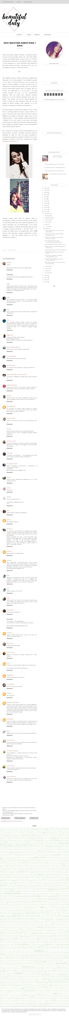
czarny (27, 855)
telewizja (21, 990)
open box (66, 938)
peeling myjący (14, 947)
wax (45, 998)
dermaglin (22, 859)
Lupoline (59, 905)
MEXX (28, 918)
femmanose (48, 871)
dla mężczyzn (59, 860)
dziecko (7, 865)
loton (28, 905)
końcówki (67, 891)
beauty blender (47, 838)
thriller (64, 990)
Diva (48, 860)
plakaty (17, 952)
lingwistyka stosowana (54, 904)
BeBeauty (53, 838)
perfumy (2, 949)
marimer (2, 910)
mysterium (61, 924)
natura (7, 927)
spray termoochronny (11, 982)
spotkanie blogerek (58, 981)
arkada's (56, 832)
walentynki (23, 998)
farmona (22, 871)
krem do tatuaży (49, 895)
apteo (27, 832)
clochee (49, 852)
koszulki (32, 893)
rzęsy (39, 971)
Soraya (67, 979)
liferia (26, 904)
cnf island (53, 852)
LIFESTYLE (19, 34)
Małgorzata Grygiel (65, 907)
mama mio (2, 909)
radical (57, 965)
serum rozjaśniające (28, 976)
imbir (8, 882)
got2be (54, 876)
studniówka (63, 982)
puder (21, 963)
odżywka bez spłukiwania (6, 933)
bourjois (48, 846)
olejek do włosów (24, 936)
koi (23, 889)
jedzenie (35, 885)
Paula (8, 598)
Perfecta (54, 947)
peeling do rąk (8, 945)
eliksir (24, 866)
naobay (37, 926)
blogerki (62, 843)
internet (61, 882)
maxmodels (8, 916)
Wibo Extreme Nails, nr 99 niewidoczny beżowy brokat (55, 263)
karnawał (50, 886)
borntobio (23, 846)
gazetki (44, 874)
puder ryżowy (33, 963)
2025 (45, 190)
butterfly (28, 848)
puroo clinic (26, 965)
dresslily (7, 863)
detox (8, 860)
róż (26, 971)
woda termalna (24, 1001)
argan (41, 832)
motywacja (41, 922)
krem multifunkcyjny (11, 896)
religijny (4, 968)
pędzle (14, 949)
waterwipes (41, 998)
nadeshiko (16, 926)
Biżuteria (41, 843)
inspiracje (52, 882)
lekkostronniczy (8, 904)
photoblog (25, 949)
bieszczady (62, 840)
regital (64, 967)
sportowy (45, 981)
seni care (53, 973)
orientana (67, 939)
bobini (57, 845)
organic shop (35, 939)
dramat (63, 862)
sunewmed (51, 984)
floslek (31, 872)
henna (30, 879)
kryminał (57, 898)
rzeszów (36, 971)
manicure (31, 909)
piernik (55, 951)
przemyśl (61, 962)
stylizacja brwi (19, 984)
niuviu (24, 929)
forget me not (7, 874)
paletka (67, 941)
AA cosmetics (32, 828)
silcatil (25, 978)
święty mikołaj (28, 988)
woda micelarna (8, 1001)
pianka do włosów (16, 951)
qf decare (35, 965)
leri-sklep (17, 904)
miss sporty (43, 919)
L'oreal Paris (54, 899)
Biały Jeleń (41, 840)
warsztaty (36, 998)
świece (19, 988)
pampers (24, 942)
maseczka (42, 910)
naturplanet (34, 927)
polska (60, 957)
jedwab (16, 885)
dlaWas (1, 862)
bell (9, 840)
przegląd (57, 962)
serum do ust (53, 975)
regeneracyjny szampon (51, 967)
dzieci (67, 863)
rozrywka (18, 971)
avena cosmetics (31, 834)
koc (21, 889)
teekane (9, 990)
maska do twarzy (30, 912)
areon (38, 832)
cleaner (29, 852)
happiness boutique (61, 877)
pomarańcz (27, 958)
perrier (6, 949)
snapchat (37, 979)
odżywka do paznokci (17, 933)
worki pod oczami (65, 1001)
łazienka (12, 907)
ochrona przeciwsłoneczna (48, 930)
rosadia (42, 970)
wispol (31, 1000)
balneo (20, 835)
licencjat (21, 904)
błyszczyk (51, 845)
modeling (58, 921)
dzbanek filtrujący (53, 863)
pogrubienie (34, 957)
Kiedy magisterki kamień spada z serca (55, 244)
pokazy (39, 957)
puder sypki (39, 963)
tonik (26, 992)
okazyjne (2, 935)
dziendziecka (13, 865)
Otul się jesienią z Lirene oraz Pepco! (57, 174)
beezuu (6, 840)
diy (50, 860)
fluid (37, 872)
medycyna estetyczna (51, 916)
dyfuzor (37, 863)
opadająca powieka (44, 938)
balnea (16, 835)
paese (52, 941)
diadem (36, 860)
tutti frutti (49, 993)
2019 (45, 203)
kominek (24, 891)
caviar (65, 848)
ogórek (54, 933)
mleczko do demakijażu (9, 921)
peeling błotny (53, 944)
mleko (48, 921)
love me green (35, 905)
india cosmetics (17, 882)
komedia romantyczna (16, 891)
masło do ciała (32, 915)
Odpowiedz (10, 270)
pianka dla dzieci (39, 949)
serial (5, 975)
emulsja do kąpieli (51, 866)
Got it (38, 1014)
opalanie (56, 938)
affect (54, 828)
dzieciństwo (2, 865)
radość (63, 965)
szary (68, 985)
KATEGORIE (47, 34)
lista (1, 905)
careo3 (50, 848)
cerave (47, 849)
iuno (20, 883)
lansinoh (10, 902)
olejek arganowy (40, 935)
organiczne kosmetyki (48, 939)
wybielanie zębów (25, 1003)
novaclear (54, 929)
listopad (8, 905)
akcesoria (64, 828)
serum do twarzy (46, 975)
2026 (45, 188)
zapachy (14, 1006)
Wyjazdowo (45, 1003)
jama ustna (54, 883)
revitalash (50, 968)
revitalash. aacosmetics (58, 968)
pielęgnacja (39, 951)
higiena (63, 879)
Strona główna (8, 2)
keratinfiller (33, 888)
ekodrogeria (7, 866)
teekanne (13, 990)
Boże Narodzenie (57, 846)
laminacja (61, 901)
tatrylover (61, 988)
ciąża (42, 851)
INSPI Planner (47, 882)
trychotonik (28, 993)
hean (1, 879)
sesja (57, 976)
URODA (29, 34)
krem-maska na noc (26, 898)
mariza (9, 910)
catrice (60, 848)
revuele (67, 968)
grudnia (47, 213)
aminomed (2, 831)
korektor (2, 893)
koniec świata (45, 891)
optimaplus (21, 939)
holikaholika (35, 880)
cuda (52, 854)
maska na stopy (60, 912)
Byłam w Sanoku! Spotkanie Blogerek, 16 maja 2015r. (55, 247)
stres (56, 982)
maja (46, 228)
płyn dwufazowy (22, 955)
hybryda (51, 880)
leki (4, 904)
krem (57, 893)
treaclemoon (66, 991)
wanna (27, 998)
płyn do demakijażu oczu (11, 954)
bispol (29, 843)
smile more (32, 979)
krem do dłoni (17, 895)
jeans (13, 885)
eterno (63, 868)
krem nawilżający (36, 896)
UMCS (7, 995)
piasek (32, 951)
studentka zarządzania (12, 750)
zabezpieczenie (51, 1004)
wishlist (27, 1000)
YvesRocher (35, 1004)
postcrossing (66, 958)
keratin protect (27, 888)
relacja (67, 967)
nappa (49, 926)
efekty (68, 865)
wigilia (20, 1000)
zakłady (67, 1004)
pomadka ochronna (15, 958)
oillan (60, 933)
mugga (52, 922)
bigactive (67, 840)
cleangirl (33, 852)
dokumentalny (30, 862)
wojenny (48, 1001)
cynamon (2, 855)
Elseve (27, 866)
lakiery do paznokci (37, 901)
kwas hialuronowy (22, 899)
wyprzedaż (63, 1003)
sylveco (16, 985)
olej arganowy (17, 935)
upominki (25, 995)
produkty (56, 960)
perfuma (63, 947)
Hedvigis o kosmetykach (13, 702)
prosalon (11, 962)
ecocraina (51, 865)
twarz (55, 993)
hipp (28, 880)
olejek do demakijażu (64, 935)
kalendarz (20, 886)
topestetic (50, 991)
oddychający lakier (35, 932)
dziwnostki (31, 865)
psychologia (6, 963)
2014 (45, 275)
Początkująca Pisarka (12, 463)
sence (49, 973)
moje (61, 921)
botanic (31, 846)
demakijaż (36, 857)
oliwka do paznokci (31, 938)
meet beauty (59, 916)
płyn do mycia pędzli (60, 954)
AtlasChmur (5, 834)
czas (36, 855)
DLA (55, 860)
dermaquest (28, 859)
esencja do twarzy (38, 868)
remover (12, 968)
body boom (62, 845)
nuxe (14, 930)
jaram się (3, 885)
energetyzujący (20, 868)
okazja (63, 933)
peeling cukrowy (60, 944)
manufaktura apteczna (49, 909)
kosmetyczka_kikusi (12, 385)
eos (24, 868)
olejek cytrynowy (48, 935)
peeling (47, 944)
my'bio (23, 924)
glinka (5, 876)
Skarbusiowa (10, 719)
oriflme (5, 941)
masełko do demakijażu (49, 910)
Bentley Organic (13, 840)
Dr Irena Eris (46, 862)
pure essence (12, 965)
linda (48, 904)
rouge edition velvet (61, 970)
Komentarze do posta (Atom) (14, 821)
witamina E (41, 1000)
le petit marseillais (56, 902)
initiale (25, 882)
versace (23, 997)
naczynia (12, 926)
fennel (58, 871)
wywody (1, 1004)
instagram (56, 882)
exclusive (35, 869)
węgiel (61, 998)
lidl (24, 904)
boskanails (27, 846)
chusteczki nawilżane (29, 851)
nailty (24, 926)
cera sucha (43, 849)
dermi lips (52, 859)
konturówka (62, 891)
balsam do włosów (62, 835)
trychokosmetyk (22, 993)
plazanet (48, 952)
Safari (42, 971)
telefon (16, 990)
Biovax (17, 843)
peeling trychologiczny (23, 947)
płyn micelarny (30, 955)
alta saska (41, 829)
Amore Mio (10, 831)
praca (6, 960)
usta (56, 995)
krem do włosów (65, 895)
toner (19, 991)
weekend (51, 998)
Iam (62, 880)
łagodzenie (5, 907)
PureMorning (10, 684)
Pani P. (8, 663)
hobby (30, 880)
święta (23, 989)
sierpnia (47, 222)
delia (26, 857)
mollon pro (6, 922)
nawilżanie (40, 927)
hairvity (42, 877)
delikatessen (30, 857)
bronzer (5, 848)
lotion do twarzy (15, 905)
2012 (45, 279)
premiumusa (11, 960)
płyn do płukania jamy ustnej (12, 955)
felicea (41, 871)
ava (18, 834)
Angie (8, 297)
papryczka (54, 942)
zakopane (2, 1006)
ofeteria (47, 933)
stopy (46, 982)
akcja (68, 828)
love (30, 905)
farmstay (27, 871)
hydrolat (59, 880)
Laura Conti (45, 902)
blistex (55, 843)
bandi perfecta (21, 837)
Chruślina (6, 851)
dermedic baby (40, 859)
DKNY (52, 860)
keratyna (38, 888)
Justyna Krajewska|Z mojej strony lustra (17, 374)
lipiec (64, 904)
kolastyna (38, 889)
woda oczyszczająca (16, 1001)
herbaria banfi (48, 879)
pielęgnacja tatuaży (49, 951)
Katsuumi (9, 395)
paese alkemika (57, 941)
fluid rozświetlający (57, 872)
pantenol (37, 942)
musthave (10, 924)
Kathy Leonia (10, 643)
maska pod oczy (62, 913)
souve (16, 981)
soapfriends (49, 979)
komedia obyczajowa (4, 891)
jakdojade (49, 883)
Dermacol (13, 859)
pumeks (44, 963)
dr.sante (55, 862)
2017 (45, 207)
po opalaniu (37, 955)
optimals (17, 939)
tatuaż (1, 990)
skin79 (55, 978)
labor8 (1, 901)
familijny (11, 871)
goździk (57, 876)
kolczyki (42, 889)
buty (32, 848)
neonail (67, 927)
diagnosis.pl (40, 860)
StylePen (8, 984)
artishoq (67, 832)
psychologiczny (12, 963)
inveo (1, 883)
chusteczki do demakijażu (19, 851)
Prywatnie (44, 962)
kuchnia (67, 898)
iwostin (32, 883)
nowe (60, 929)
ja (34, 883)
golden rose (35, 876)
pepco (44, 947)
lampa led (2, 902)
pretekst (31, 960)
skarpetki (46, 978)
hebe (4, 879)
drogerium (27, 863)
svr (8, 985)
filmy (11, 872)
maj (26, 907)
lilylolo (37, 904)
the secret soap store (40, 990)
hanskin (55, 877)
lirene (67, 904)
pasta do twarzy (6, 944)
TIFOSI (67, 990)
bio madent (11, 841)
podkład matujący (61, 955)
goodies (48, 876)
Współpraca (28, 2)
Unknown (9, 551)
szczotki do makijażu (20, 987)
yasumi (19, 1004)
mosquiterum (32, 922)
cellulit (14, 849)
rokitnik (31, 970)
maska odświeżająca (45, 913)
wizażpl (46, 1000)
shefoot (67, 976)
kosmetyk (8, 893)
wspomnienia (12, 1003)
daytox (6, 857)
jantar (65, 883)
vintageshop (44, 997)
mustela (5, 924)
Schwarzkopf (18, 973)
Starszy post (34, 818)
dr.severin (59, 862)
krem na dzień (20, 896)
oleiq (5, 935)
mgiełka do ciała (37, 918)
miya (61, 919)
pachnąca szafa (47, 941)
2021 (45, 199)
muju (55, 922)
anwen (8, 832)
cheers (58, 849)
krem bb (61, 893)
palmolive (20, 942)
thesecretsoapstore (55, 990)
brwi (8, 848)
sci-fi (24, 973)
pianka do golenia (47, 949)
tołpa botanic (14, 991)
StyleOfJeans (3, 984)
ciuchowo (11, 852)
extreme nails (48, 869)
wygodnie (41, 1003)
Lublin (53, 906)
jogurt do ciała (66, 885)
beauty (8, 519)
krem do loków (23, 895)
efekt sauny (58, 865)
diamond (45, 860)
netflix (1, 929)
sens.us (57, 973)
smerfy (28, 979)
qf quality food (41, 965)
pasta (1, 944)
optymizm (26, 939)
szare (65, 985)
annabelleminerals (49, 831)
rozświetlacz (23, 971)
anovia (54, 831)
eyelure (57, 869)
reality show (14, 967)
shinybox (6, 978)
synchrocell (24, 985)
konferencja (34, 891)
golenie (45, 876)
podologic (67, 955)
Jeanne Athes (9, 885)
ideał (64, 880)
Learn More (32, 1014)
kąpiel (67, 886)
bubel (14, 848)
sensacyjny (61, 973)
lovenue (42, 905)
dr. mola (51, 862)
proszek (26, 962)
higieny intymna (8, 880)
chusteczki (10, 851)
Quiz (54, 965)
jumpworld (13, 886)
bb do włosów (16, 838)
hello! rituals (11, 879)
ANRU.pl (9, 497)
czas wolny (39, 855)
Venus (13, 997)
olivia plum (21, 938)
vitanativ (6, 998)
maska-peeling (26, 915)
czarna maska (22, 855)
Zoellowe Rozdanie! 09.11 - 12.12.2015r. (57, 156)
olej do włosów (23, 935)
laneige (6, 902)
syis (13, 985)
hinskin (18, 880)
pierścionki (2, 952)
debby (16, 857)
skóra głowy (63, 978)
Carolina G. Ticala (11, 441)
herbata (59, 879)
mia (65, 918)
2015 (45, 211)
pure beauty (53, 963)
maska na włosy (16, 913)
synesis (37, 985)
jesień (50, 885)
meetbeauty (66, 916)
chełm (61, 849)
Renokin (19, 968)
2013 (45, 277)
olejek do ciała (55, 935)
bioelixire (27, 842)
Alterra (46, 829)
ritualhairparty (9, 970)
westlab (58, 998)
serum (8, 975)
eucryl (1, 869)
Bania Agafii (34, 837)
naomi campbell (43, 926)
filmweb (7, 872)
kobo (19, 889)
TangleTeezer (47, 988)
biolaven (46, 841)
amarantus (58, 829)
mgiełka (31, 918)
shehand (2, 978)
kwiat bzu (31, 899)
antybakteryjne (60, 831)
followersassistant (65, 872)
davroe (63, 855)
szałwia (46, 985)
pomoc (31, 958)
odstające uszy (43, 932)
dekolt (19, 857)
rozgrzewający (8, 971)
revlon (64, 968)
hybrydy (55, 880)
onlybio (38, 938)
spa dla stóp (25, 981)
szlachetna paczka (30, 987)
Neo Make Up (54, 927)
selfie (36, 973)
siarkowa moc (16, 978)
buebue (24, 848)
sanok (56, 971)
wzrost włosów (7, 1004)
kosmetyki (17, 893)
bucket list (20, 848)
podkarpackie (43, 955)
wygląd (31, 1003)
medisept (38, 916)
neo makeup (60, 927)
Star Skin (33, 982)
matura (62, 915)
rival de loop (20, 970)
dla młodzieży (66, 860)
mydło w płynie (55, 924)
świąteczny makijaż (4, 988)
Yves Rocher (29, 1004)
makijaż (42, 907)
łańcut (8, 907)
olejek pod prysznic (51, 936)
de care (13, 857)
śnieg (62, 987)
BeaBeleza (32, 838)
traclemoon (61, 991)
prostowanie (22, 962)
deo (5, 859)
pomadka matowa (6, 958)
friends (22, 874)
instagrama (6, 141)
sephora (2, 975)
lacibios (4, 901)
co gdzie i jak (59, 852)
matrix (58, 915)
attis (9, 834)
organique (56, 939)
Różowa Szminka (11, 418)
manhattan (26, 909)
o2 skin (26, 930)
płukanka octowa (61, 952)
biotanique (2, 843)
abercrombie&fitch (40, 828)
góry (60, 876)
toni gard (22, 991)
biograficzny (37, 841)
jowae (9, 886)
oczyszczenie (22, 932)
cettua (55, 849)
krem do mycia (29, 895)
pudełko (17, 963)
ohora (57, 933)
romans (38, 970)
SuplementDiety (3, 985)
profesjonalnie (61, 960)
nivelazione (32, 929)
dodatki (24, 862)
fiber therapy (63, 871)
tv (52, 993)
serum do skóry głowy (36, 975)
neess (49, 927)
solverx (59, 979)
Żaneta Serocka (11, 740)
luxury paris (66, 905)
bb (12, 838)
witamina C (35, 1000)
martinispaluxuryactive (23, 910)
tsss (32, 993)
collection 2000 (65, 852)
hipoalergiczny (23, 880)
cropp (50, 854)
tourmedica (55, 991)
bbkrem (21, 838)
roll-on (34, 970)
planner (21, 952)
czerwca (47, 226)
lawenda (50, 902)
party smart (62, 942)
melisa (5, 918)
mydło (50, 924)
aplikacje (24, 832)
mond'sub (20, 922)
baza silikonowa (7, 838)
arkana (60, 832)
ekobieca (2, 866)
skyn (6, 979)
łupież (16, 907)
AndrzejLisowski (23, 831)
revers (35, 968)
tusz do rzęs (39, 994)
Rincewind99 (10, 610)
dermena (45, 859)
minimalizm (32, 919)
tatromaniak (53, 988)
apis (17, 832)
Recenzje (32, 967)
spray (65, 981)
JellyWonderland (45, 885)
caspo (56, 848)
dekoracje (23, 857)
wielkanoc (16, 1000)
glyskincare (22, 876)
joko (3, 886)
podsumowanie (13, 957)
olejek (35, 935)
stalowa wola (28, 982)
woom (60, 1001)
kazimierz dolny (62, 886)
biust (32, 843)
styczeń (67, 982)
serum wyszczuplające (46, 976)
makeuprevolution (35, 907)
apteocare (31, 832)
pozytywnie (2, 960)
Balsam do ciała (30, 835)
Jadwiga (44, 883)
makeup (29, 907)
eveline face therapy (11, 869)
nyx (16, 930)
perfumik (67, 947)
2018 (45, 205)
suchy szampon (44, 984)
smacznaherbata (23, 979)
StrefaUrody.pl (52, 982)
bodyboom (6, 846)
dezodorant (16, 860)
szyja (40, 987)
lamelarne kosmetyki (53, 901)
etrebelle (67, 868)
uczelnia (65, 993)
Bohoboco (11, 846)
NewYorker (11, 929)
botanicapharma (42, 846)
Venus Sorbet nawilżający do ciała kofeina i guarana (54, 259)
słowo (18, 979)
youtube (23, 1004)
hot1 (42, 880)
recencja (19, 967)
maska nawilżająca (25, 913)
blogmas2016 (3, 845)
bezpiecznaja (26, 840)
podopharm (2, 957)
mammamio (11, 909)
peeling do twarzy (44, 946)
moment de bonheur (13, 922)
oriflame (2, 941)
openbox (2, 939)
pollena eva (50, 957)
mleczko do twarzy (27, 921)
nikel (19, 929)
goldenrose (41, 876)
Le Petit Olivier (64, 902)
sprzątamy (22, 982)
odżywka (67, 932)
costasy (43, 854)
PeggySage (40, 947)
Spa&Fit (30, 981)
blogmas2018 (18, 845)
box (52, 846)
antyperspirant (3, 832)
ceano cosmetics (4, 849)
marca (47, 268)
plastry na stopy (34, 952)
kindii (67, 888)
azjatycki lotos (48, 834)
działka (59, 863)
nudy (6, 930)
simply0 (37, 978)
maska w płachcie (17, 915)
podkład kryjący (53, 955)
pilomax (10, 952)
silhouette (29, 978)
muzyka (19, 924)
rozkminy (14, 971)
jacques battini (39, 883)
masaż (34, 910)
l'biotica (40, 899)
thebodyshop (47, 990)
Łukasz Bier (10, 453)
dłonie (5, 862)
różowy (31, 971)
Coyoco (46, 854)
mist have (55, 919)
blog (58, 843)
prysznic (38, 962)
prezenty (36, 960)
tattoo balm (66, 988)
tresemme (2, 993)
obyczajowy (39, 930)
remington (8, 968)
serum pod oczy (11, 976)
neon (64, 927)
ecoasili (43, 865)
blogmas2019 (25, 845)
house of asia (46, 880)
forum (16, 874)
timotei (1, 991)
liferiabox (30, 904)
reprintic (23, 968)
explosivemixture (11, 776)
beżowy (31, 840)
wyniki (50, 1003)
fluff (34, 872)
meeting (1, 918)
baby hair (64, 834)
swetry (10, 985)
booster (15, 846)
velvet (6, 997)
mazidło (19, 916)
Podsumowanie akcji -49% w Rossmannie (55, 250)
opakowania (51, 938)
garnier (40, 874)
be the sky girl (26, 838)
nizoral (43, 929)
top (43, 991)
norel (46, 929)
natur (62, 926)
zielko (43, 1006)
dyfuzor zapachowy (44, 863)
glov (15, 876)
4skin (17, 828)
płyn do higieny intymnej (37, 954)
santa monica (61, 971)
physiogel (29, 949)
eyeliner (53, 869)
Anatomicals (16, 831)
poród (35, 958)
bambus (12, 837)
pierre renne (66, 951)
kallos (35, 886)
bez (22, 840)
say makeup (2, 973)
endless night (13, 868)
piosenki (13, 952)
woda (65, 1000)
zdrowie (27, 1006)
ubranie (60, 994)
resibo (27, 968)
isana (14, 883)
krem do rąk (36, 895)
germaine (67, 874)
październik (31, 944)
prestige (27, 960)
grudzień (18, 877)
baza (63, 837)
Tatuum (5, 990)
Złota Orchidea (10, 765)
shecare (60, 976)
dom (35, 862)
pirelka (8, 488)
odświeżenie (56, 932)
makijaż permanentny (56, 907)
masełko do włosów (58, 910)
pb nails (36, 944)
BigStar (1, 841)
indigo (22, 882)
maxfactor (2, 916)
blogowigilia (37, 845)
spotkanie (50, 981)
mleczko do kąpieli (19, 921)
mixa (58, 919)
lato (41, 902)
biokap (42, 841)
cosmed (35, 854)
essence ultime (58, 868)
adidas (48, 828)
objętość (30, 930)
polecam (46, 957)
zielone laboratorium (49, 1006)
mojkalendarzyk (65, 921)
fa (59, 869)
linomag (61, 904)
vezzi (27, 997)
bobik (55, 845)
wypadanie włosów (56, 1003)
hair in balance (36, 877)
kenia (10, 888)
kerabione (14, 888)
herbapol (43, 879)
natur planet (3, 927)
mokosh (1, 922)
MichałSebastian (3, 919)
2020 (45, 201)
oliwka (25, 938)
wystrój (67, 1003)
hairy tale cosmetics (48, 877)
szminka (37, 987)
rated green (8, 967)
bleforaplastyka (50, 843)
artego (63, 832)
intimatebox (66, 882)
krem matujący (3, 896)
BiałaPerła (35, 840)
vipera (50, 997)
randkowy (67, 965)
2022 (45, 196)
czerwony (50, 855)
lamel (48, 901)
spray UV (18, 982)
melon (14, 918)
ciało (39, 851)
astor (1, 834)
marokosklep (15, 910)
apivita (19, 832)
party (58, 942)
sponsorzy (41, 981)
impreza (11, 882)
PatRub (19, 944)
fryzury (25, 874)
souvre (19, 981)
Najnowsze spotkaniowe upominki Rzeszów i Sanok (54, 238)
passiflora (67, 942)
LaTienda (38, 902)
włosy (53, 1000)
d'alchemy (54, 855)
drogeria (15, 863)
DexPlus (11, 860)
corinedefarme (23, 854)
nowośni (67, 929)
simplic (33, 978)
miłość (16, 919)
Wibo (67, 998)
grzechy (24, 877)
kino (1, 889)
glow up (17, 876)
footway (1, 874)
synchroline (30, 985)
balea (13, 835)
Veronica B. (10, 528)
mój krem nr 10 (47, 922)
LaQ (14, 902)
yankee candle (14, 1004)
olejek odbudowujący (41, 936)
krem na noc (28, 896)
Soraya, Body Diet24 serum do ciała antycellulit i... (54, 231)
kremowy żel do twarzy (35, 898)
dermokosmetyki (3, 860)
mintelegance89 (11, 406)
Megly (8, 284)
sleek (8, 979)
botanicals (36, 846)
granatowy (64, 876)
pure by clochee (6, 965)
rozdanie (2, 971)
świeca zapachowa (13, 988)
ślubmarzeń (45, 987)
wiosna (23, 1000)
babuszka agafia (58, 834)
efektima (64, 865)
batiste (60, 837)
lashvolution (27, 902)
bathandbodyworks (54, 837)
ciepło (7, 852)
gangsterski (35, 874)
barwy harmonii (43, 837)
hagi (31, 877)
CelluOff (18, 849)
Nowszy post (6, 818)
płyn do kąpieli (46, 954)
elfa (16, 866)
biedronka (46, 840)
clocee (46, 852)
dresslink (11, 863)
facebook (62, 869)
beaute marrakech (39, 838)
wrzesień (2, 1003)
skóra (59, 978)
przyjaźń (2, 963)
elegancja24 (12, 866)
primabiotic (41, 960)
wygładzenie (35, 1003)
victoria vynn (38, 997)
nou (50, 929)
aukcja (15, 834)
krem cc (64, 893)
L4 (58, 899)
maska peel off (54, 913)
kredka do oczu (52, 893)
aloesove (32, 829)
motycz (36, 922)
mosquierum (26, 922)
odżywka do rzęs (26, 933)
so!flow (45, 979)
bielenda (57, 840)
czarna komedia (15, 855)
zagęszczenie (58, 1004)
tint (4, 991)
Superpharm (66, 984)
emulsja (31, 866)
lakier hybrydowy (27, 901)
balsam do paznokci (39, 835)
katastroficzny (55, 886)
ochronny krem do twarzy (60, 930)
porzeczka (39, 958)
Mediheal (34, 916)
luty (62, 905)
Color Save (2, 854)
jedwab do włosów (29, 885)
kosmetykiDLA (24, 893)
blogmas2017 (10, 845)
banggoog (29, 837)
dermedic (33, 859)
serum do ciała (14, 975)
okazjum (67, 933)
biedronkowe (51, 840)
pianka (33, 949)
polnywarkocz (56, 957)
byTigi (34, 848)
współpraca (18, 1003)
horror (39, 880)
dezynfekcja (31, 860)
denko (2, 859)
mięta (9, 919)
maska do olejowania (7, 912)
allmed (25, 829)
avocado (40, 834)
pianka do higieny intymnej (58, 949)
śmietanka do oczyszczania (55, 987)
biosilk (62, 841)
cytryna (6, 855)
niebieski (15, 929)
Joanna (53, 885)
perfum (58, 947)
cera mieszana (31, 849)
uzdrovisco (2, 997)
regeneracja (43, 967)
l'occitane (44, 899)
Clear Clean (42, 852)
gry (21, 877)
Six (40, 978)
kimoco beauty (62, 888)
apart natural (13, 832)
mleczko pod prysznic (36, 921)
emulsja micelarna (59, 866)
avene (37, 834)
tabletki (33, 988)
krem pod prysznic (63, 896)
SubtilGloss (30, 984)
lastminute (33, 902)
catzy (63, 848)
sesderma (53, 976)
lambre (44, 901)
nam (27, 926)
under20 (20, 995)
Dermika (57, 859)
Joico (1, 886)
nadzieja (21, 926)
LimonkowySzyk (42, 904)
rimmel (4, 970)
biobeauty (17, 841)
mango (21, 909)
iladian (4, 882)
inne (36, 882)
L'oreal (48, 899)
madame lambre (21, 907)
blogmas (67, 843)
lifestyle (34, 904)
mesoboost (24, 918)
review (46, 968)
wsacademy (6, 1003)
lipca (46, 224)
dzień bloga (18, 865)
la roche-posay (63, 899)
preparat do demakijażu (20, 960)
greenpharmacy (5, 877)
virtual (60, 997)
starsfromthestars (40, 982)
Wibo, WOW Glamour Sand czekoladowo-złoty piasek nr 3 (53, 241)
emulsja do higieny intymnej (39, 866)
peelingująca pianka (33, 947)
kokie (28, 889)
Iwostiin (28, 883)
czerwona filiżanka (11, 356)
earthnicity (38, 865)
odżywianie (61, 932)
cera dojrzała (25, 849)
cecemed (10, 849)
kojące (25, 889)
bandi (15, 837)
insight (39, 882)
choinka (67, 849)
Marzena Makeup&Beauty (13, 347)
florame (28, 872)
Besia (8, 309)
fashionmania (32, 871)
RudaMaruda (10, 675)
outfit (34, 941)
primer (45, 960)
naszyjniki (58, 926)
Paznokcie (25, 944)
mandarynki (17, 909)
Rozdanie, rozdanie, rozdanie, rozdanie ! (54, 170)
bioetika (32, 841)
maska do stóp (22, 912)
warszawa (31, 998)
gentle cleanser (61, 874)
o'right (23, 930)
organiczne (41, 939)
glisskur (9, 876)
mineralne (21, 919)
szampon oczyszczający (58, 985)
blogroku (42, 845)
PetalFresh (10, 949)
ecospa (54, 865)
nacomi (7, 926)
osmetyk (16, 941)
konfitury (39, 891)
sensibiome (66, 973)
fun (28, 874)
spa (22, 981)
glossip (12, 876)
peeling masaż (7, 947)
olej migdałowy (30, 935)
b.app (53, 834)
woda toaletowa (31, 1001)
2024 (45, 192)
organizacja (61, 939)
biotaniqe (67, 841)
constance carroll (16, 854)
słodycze (14, 979)
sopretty (63, 979)
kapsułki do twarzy (43, 886)
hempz (26, 879)
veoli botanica (18, 997)
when (64, 998)
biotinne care (13, 843)
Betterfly (19, 840)
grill (15, 877)
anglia (28, 831)
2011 (45, 282)
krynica (60, 898)
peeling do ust (52, 945)
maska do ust (37, 912)
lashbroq (22, 902)
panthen (41, 942)
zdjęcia (23, 1006)
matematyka (46, 915)
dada (58, 855)
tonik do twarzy (31, 991)
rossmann (54, 970)
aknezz (8, 731)
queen (51, 965)
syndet (34, 985)
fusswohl (31, 874)
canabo (41, 848)
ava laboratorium (23, 834)
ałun (50, 829)
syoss (40, 985)
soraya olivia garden (4, 981)
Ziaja (33, 1006)
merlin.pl (18, 918)
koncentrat (28, 891)
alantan (17, 829)
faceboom (67, 869)
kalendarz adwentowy (28, 886)
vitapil (9, 998)
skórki (68, 978)
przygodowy (66, 962)
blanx (45, 843)
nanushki (34, 926)
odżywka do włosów (36, 933)
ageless (57, 828)
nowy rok (2, 930)
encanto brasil (7, 868)
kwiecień (35, 899)
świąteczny (66, 987)
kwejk (27, 899)
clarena (16, 852)
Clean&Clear (25, 852)
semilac (46, 973)
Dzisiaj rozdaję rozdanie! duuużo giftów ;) (54, 164)
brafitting (63, 846)
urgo (29, 995)
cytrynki (9, 855)
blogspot (46, 845)
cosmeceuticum (30, 854)
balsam (23, 835)
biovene (21, 843)
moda (54, 921)
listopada (47, 215)
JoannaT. (9, 429)
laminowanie (66, 901)
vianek (30, 997)
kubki (64, 898)
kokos (30, 889)
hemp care (16, 879)
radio (60, 965)
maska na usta (8, 913)
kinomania (4, 889)
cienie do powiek (50, 851)
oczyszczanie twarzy (13, 932)
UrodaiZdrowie (40, 995)
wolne (51, 1001)
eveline (5, 869)
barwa (38, 837)
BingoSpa (6, 842)
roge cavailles (26, 970)
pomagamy (22, 958)
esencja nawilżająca (46, 868)
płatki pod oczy (53, 952)
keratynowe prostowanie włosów (48, 888)
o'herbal (19, 930)
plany (29, 952)
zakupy (6, 1006)
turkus (34, 993)
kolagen (33, 889)
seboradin (27, 973)
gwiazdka (28, 877)
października (48, 218)
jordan (6, 886)
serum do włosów (61, 975)
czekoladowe (44, 855)
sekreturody (32, 973)
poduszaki (19, 957)
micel (68, 918)
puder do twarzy (26, 963)
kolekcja (45, 889)
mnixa (51, 921)
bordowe (19, 846)
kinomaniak (11, 890)
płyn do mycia (53, 954)
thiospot (61, 990)
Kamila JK (9, 262)
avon (43, 834)
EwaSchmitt (29, 869)
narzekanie (53, 926)
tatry (58, 988)
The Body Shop (31, 990)
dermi (48, 859)
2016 (45, 209)
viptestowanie (55, 997)
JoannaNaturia (59, 885)
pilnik (6, 952)
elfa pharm (20, 866)
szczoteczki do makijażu (10, 987)
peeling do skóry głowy (26, 945)
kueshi (1, 899)
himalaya (14, 880)
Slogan (11, 979)
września (47, 220)
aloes (28, 829)
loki (10, 905)
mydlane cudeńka (44, 924)
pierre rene (60, 951)
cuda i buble (57, 854)
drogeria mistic (21, 863)
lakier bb (13, 901)
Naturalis (19, 927)
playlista (43, 952)
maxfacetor (66, 915)
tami (43, 988)
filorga (17, 872)
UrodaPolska (47, 995)
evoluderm (21, 869)
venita (9, 997)
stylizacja (13, 984)
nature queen (29, 927)
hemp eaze (22, 879)
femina (44, 871)
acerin (45, 828)
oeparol (43, 933)
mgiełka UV (61, 918)
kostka (29, 893)
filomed (14, 872)
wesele (55, 998)
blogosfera (32, 845)
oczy (67, 930)
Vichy (33, 997)
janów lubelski (60, 883)
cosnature (39, 854)
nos (48, 929)
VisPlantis (64, 997)
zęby (31, 1006)
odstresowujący (50, 932)
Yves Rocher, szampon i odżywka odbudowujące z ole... (53, 256)
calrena (37, 848)
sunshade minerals (58, 984)
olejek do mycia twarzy (5, 936)
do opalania (19, 862)
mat (42, 915)
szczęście (2, 987)
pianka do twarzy (7, 951)
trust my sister (15, 993)
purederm (18, 965)
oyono (42, 941)
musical (2, 924)
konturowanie (56, 891)
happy (67, 877)
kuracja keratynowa (10, 899)
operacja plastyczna (9, 939)
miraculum (38, 919)
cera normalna (38, 849)
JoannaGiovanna (11, 365)
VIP (48, 997)
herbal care (34, 879)
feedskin (37, 871)
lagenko (8, 901)
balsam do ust (54, 835)
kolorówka (51, 890)
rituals (15, 970)
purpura (31, 965)
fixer (25, 872)
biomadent (54, 841)
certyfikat (51, 849)
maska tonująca (9, 915)
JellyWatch (39, 885)
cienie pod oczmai (58, 851)
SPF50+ (37, 981)
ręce (1, 970)
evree (26, 869)
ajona (60, 828)
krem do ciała (10, 895)
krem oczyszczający (45, 896)
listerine (4, 905)
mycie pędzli (37, 924)
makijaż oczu (47, 907)
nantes (29, 926)
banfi (25, 837)
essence (53, 868)
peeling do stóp (35, 945)
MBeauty (23, 916)
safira (45, 971)
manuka (67, 909)
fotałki (19, 874)
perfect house (48, 947)
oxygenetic (38, 941)
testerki (24, 990)
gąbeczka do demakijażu (52, 874)
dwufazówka (33, 863)
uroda (35, 995)
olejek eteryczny (33, 936)
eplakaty (27, 868)
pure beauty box (61, 963)
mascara (37, 910)
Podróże (7, 957)
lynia (1, 907)
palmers (15, 942)
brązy (1, 848)
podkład (48, 955)
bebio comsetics (60, 838)
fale (7, 871)
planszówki (25, 952)
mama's (6, 909)
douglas (38, 862)
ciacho (36, 851)
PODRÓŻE (36, 34)
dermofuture (66, 859)
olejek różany (9, 938)
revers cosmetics (41, 968)
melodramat (10, 918)
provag (30, 962)
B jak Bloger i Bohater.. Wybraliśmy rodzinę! (54, 167)
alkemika (21, 829)
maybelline (14, 916)
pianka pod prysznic (26, 951)
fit (19, 872)
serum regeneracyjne (19, 976)
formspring (12, 874)
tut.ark (45, 993)
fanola (14, 871)
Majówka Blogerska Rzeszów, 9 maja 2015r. (54, 252)
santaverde (66, 971)
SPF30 (33, 981)
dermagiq (18, 859)
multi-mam (59, 922)
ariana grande (51, 832)
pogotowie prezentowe (27, 957)
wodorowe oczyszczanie (40, 1001)
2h (14, 828)
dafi (61, 855)
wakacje (18, 998)
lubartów (49, 905)
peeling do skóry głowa (16, 945)
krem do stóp (42, 895)
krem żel (19, 898)
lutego (47, 270)
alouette (36, 829)
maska (64, 910)
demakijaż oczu (44, 857)
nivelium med (38, 929)
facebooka (13, 141)
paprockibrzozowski (47, 942)
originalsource (10, 941)
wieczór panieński (9, 1000)
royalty (67, 970)
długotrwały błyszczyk (11, 862)
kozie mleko (37, 893)
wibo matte (2, 1000)
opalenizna (61, 938)
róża (29, 971)
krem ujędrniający (13, 898)
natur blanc (66, 926)
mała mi (9, 477)
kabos (17, 886)
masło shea (38, 915)
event (18, 869)
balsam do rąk (47, 835)
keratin (22, 888)
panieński (29, 942)
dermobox (61, 859)
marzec (30, 910)
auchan (12, 834)
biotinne (7, 843)
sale (48, 971)
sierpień (22, 978)
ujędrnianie (2, 995)
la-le (68, 899)
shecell (63, 976)
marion (6, 910)
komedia (57, 890)
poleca (42, 957)
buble (16, 848)
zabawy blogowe (43, 1004)
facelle (2, 871)
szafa (43, 985)
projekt (1, 962)
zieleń (40, 1006)
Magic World (10, 335)
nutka (8, 930)
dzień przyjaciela (25, 865)
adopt (51, 828)
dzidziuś (64, 863)
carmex (53, 848)
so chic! (41, 979)
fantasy (18, 871)
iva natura (24, 883)
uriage (32, 995)
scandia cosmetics (10, 973)
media (30, 916)
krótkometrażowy (50, 898)
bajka (11, 835)
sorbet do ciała (12, 981)
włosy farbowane (59, 1000)
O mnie (18, 2)
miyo (64, 919)
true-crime (9, 993)
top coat (46, 991)
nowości (63, 929)
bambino (8, 837)
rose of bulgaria (47, 970)
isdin (17, 883)
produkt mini (51, 960)
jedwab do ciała (21, 885)
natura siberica (12, 927)
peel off (43, 944)
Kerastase (19, 888)
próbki (34, 962)
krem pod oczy (54, 896)
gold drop (31, 876)
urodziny (52, 995)
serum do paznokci (28, 975)
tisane (6, 991)
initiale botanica (31, 882)
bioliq (50, 841)
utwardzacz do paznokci (63, 995)
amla (6, 831)
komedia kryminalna (64, 889)
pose (43, 958)
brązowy (67, 846)
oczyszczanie (3, 932)
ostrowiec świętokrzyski (23, 941)
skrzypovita (2, 979)
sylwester (20, 985)
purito (22, 965)
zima (64, 1006)
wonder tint (55, 1001)
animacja (32, 831)
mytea (66, 924)
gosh (52, 876)
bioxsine (26, 843)
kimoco (57, 888)
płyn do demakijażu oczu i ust (24, 954)
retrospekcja (31, 968)
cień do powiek (65, 851)
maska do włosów (45, 912)
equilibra (32, 868)
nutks (11, 930)
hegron (6, 879)
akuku (13, 829)
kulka (4, 899)
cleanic (37, 852)
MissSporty (49, 919)
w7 (15, 998)
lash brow (17, 902)
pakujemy (63, 941)
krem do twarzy (57, 895)
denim (64, 857)
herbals (38, 879)
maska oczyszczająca (36, 913)
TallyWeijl (39, 988)
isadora (11, 883)
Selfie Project (41, 973)
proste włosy (16, 962)
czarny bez (31, 855)
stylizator (25, 984)
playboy (39, 952)
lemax (13, 904)
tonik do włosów (38, 991)
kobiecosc (16, 889)
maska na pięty (53, 912)
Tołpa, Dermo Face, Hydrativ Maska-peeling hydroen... (54, 234)
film (5, 872)
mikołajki (13, 919)
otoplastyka (30, 941)
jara (68, 883)
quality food (47, 965)
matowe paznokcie (53, 915)
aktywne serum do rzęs (5, 829)
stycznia (47, 272)
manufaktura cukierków (59, 909)
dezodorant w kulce (24, 860)
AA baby (27, 828)
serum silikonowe (37, 976)
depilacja (8, 859)
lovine (46, 905)
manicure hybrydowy (38, 909)
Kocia (8, 320)
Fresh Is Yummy (11, 652)
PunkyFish (48, 963)
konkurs (50, 891)
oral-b (30, 939)
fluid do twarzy (41, 872)
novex (57, 929)
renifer (16, 968)
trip (6, 994)
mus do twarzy (65, 922)
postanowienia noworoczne (57, 958)
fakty (5, 871)
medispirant (43, 916)
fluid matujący (49, 872)
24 (13, 828)
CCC (68, 848)
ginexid (1, 876)
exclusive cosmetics (41, 869)
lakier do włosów (19, 901)
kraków (41, 893)
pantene (33, 942)
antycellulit (66, 831)
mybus (32, 924)
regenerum (59, 967)
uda (68, 993)
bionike (59, 841)
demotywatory (60, 857)
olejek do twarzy (15, 936)
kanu (38, 886)
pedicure (40, 944)
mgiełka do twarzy (45, 918)
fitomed (22, 872)
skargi (42, 978)
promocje (6, 962)
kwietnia (47, 266)
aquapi (35, 832)
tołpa (9, 992)
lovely (39, 905)
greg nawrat (11, 877)
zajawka (63, 1004)
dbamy (9, 857)
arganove (45, 832)
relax (1, 968)
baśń (49, 837)
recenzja (25, 967)
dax (4, 857)
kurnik (16, 899)
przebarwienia (51, 962)
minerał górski (27, 919)
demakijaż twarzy (52, 857)
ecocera (46, 865)
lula (56, 905)
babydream (6, 835)
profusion (67, 960)
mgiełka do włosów (55, 918)
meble (27, 916)
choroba (1, 851)
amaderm (53, 829)
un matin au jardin (13, 995)
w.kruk (12, 998)
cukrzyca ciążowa (65, 854)
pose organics (47, 958)
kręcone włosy (43, 898)
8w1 (24, 828)
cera (21, 849)
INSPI (42, 882)
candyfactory (45, 848)
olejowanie (15, 938)
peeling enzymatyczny (60, 945)
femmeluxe (54, 871)
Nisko (21, 929)
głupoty (26, 876)
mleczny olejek (44, 921)
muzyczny (15, 924)
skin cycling (51, 978)
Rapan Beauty (3, 967)
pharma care (19, 949)
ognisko (51, 933)
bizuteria (36, 843)
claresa (20, 852)
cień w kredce (3, 852)
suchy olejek (36, 984)
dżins (35, 865)
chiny (64, 849)
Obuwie (34, 930)
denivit (67, 857)
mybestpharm (28, 924)
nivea (28, 929)
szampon (50, 985)
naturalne (23, 927)
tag (36, 988)
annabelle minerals (39, 831)
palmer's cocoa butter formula (6, 942)
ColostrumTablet (8, 854)
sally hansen (52, 971)
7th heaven (20, 828)
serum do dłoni (20, 975)
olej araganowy (10, 935)
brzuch (10, 848)
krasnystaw (46, 893)
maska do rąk (16, 912)
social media (55, 979)
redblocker (37, 967)
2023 (45, 194)
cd (0, 849)
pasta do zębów (13, 944)
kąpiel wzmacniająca (4, 888)
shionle (11, 978)
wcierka (47, 998)
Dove (41, 862)
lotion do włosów (23, 905)
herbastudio (54, 879)
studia (58, 982)
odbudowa (29, 932)
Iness (8, 510)
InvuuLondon (6, 883)
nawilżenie (45, 927)
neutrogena (5, 929)
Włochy (49, 1000)
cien (45, 851)
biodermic (22, 841)
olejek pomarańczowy (61, 936)
